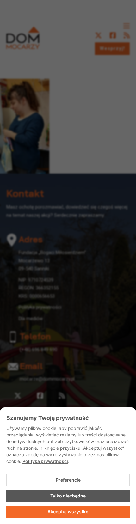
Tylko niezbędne (68, 495)
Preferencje (68, 480)
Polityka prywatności (45, 461)
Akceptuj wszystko (68, 511)
